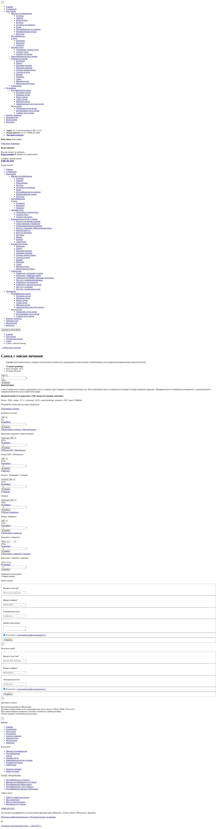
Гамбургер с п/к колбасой (27, 282)
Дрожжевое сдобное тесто (27, 50)
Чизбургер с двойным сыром (28, 275)
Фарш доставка (12, 771)
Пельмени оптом (23, 92)
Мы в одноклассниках (15, 802)
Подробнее (5, 422)
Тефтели (19, 18)
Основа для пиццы (24, 54)
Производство (12, 117)
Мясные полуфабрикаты (21, 13)
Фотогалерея (11, 120)
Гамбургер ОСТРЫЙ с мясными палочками (35, 278)
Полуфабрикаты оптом (21, 90)
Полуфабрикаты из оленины (28, 29)
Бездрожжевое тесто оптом (27, 111)
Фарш (18, 27)
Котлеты (19, 22)
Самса (18, 79)
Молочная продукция (25, 83)
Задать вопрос (7, 165)
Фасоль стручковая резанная (28, 221)
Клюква (19, 239)
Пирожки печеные (24, 65)
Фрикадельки (22, 20)
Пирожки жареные (24, 68)
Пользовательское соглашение (43, 817)
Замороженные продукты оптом (30, 104)
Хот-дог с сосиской (24, 287)
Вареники (20, 43)
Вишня (19, 237)
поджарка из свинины (25, 25)
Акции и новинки (14, 115)
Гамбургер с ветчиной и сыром (29, 273)
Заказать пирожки (13, 769)
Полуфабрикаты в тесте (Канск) (19, 787)
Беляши (19, 74)
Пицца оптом (22, 97)
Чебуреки (20, 77)
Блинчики (20, 61)
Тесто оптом (16, 106)
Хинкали (20, 45)
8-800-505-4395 (8, 808)
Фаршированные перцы (26, 31)
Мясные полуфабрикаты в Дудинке (21, 782)
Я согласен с (25, 635)
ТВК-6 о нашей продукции (17, 797)
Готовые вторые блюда (26, 70)
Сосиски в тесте (23, 72)
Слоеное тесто (22, 52)
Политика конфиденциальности (15, 817)
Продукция (11, 11)
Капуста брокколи (24, 233)
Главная (9, 7)
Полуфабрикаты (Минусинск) (19, 784)
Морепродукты (22, 81)
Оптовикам (11, 88)
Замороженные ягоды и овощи (24, 56)
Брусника (20, 235)
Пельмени (20, 41)
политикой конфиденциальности (31, 635)
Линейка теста (17, 47)
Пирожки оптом (23, 95)
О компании (11, 9)
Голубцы (20, 16)
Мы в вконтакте (13, 800)
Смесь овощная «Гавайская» (28, 224)
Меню (17, 330)
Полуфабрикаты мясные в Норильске (22, 789)
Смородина (21, 242)
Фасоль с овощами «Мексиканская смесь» (34, 228)
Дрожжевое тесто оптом (26, 108)
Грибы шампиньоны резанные (29, 226)
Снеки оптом (21, 99)
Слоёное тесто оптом (25, 113)
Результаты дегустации (16, 804)
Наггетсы (20, 34)
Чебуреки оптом (23, 102)
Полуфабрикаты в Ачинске (18, 780)
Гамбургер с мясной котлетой (28, 285)
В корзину (6, 383)
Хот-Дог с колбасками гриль (28, 289)
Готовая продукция (19, 59)
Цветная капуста (23, 230)
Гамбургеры (16, 86)
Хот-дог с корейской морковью (29, 280)
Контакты (10, 122)
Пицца (19, 63)
